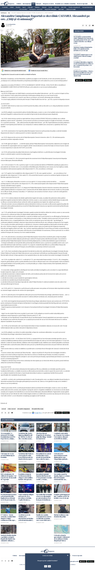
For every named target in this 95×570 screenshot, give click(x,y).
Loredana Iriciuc (11, 24)
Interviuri (61, 9)
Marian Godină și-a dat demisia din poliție (61, 516)
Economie (5, 7)
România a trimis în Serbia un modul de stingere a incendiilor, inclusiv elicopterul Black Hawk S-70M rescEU (25, 476)
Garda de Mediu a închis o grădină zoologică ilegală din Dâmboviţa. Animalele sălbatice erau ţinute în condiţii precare (8, 538)
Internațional (27, 3)
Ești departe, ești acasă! (35, 9)
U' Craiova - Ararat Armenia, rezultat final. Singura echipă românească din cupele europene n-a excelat (8, 517)
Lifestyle (38, 3)
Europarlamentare (87, 7)
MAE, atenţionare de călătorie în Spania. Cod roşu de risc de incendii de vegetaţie (8, 476)
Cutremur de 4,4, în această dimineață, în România (7, 455)
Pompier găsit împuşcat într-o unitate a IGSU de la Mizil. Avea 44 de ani (62, 496)
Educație (30, 7)
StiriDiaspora (4, 12)
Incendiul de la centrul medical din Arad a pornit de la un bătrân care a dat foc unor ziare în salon (43, 456)
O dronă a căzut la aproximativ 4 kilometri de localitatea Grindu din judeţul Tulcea (62, 538)
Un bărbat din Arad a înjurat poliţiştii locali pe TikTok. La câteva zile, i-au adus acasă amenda (25, 436)
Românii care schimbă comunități (65, 3)
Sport (24, 7)
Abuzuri (44, 7)
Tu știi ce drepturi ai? (74, 7)
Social (50, 7)
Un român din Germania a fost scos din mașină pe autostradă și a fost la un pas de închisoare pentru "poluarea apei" (44, 497)
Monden (18, 7)
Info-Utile (63, 7)
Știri (33, 3)
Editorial (56, 7)
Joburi (12, 7)
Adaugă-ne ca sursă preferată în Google (15, 70)
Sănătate (37, 7)
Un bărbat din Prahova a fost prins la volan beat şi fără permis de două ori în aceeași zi (25, 456)
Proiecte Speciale (82, 3)
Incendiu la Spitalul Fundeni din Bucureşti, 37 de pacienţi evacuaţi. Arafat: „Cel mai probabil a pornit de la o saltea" (44, 476)
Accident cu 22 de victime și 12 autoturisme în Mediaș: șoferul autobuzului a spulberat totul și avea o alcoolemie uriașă (26, 517)
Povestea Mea (23, 9)
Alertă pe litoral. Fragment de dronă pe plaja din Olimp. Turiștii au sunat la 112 (43, 436)
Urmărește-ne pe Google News (39, 70)
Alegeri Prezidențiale (50, 9)
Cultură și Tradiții (70, 9)
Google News (38, 413)
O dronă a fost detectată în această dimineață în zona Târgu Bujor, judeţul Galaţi (60, 456)
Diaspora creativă (48, 3)
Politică (19, 3)
